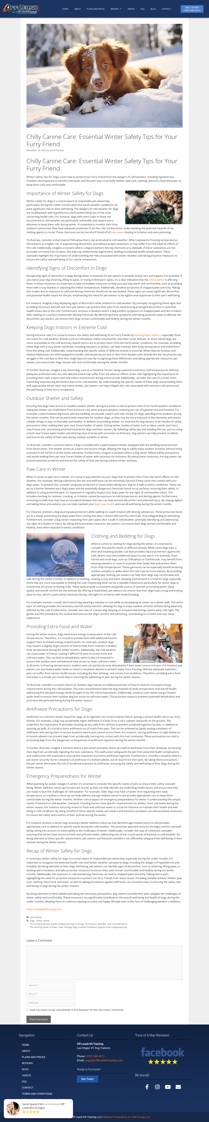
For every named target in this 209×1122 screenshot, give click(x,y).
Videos (131, 8)
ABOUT (77, 8)
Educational (36, 917)
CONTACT (166, 8)
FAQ (142, 8)
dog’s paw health (104, 504)
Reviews (115, 8)
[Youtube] (168, 1087)
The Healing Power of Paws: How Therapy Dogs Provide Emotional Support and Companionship (78, 927)
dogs (32, 920)
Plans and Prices (95, 8)
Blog (153, 8)
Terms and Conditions (37, 1093)
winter (46, 920)
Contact (28, 1087)
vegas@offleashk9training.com (104, 1060)
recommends (43, 1105)
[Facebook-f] (147, 1087)
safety (39, 920)
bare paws (117, 232)
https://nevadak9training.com (43, 909)
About (26, 1050)
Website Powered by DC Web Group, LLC (126, 1116)
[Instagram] (157, 1087)
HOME (65, 8)
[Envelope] (178, 1087)
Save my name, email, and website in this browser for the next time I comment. (77, 1010)
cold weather (156, 279)
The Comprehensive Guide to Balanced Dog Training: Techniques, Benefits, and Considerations (78, 923)
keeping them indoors (147, 335)
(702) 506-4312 (95, 1056)
